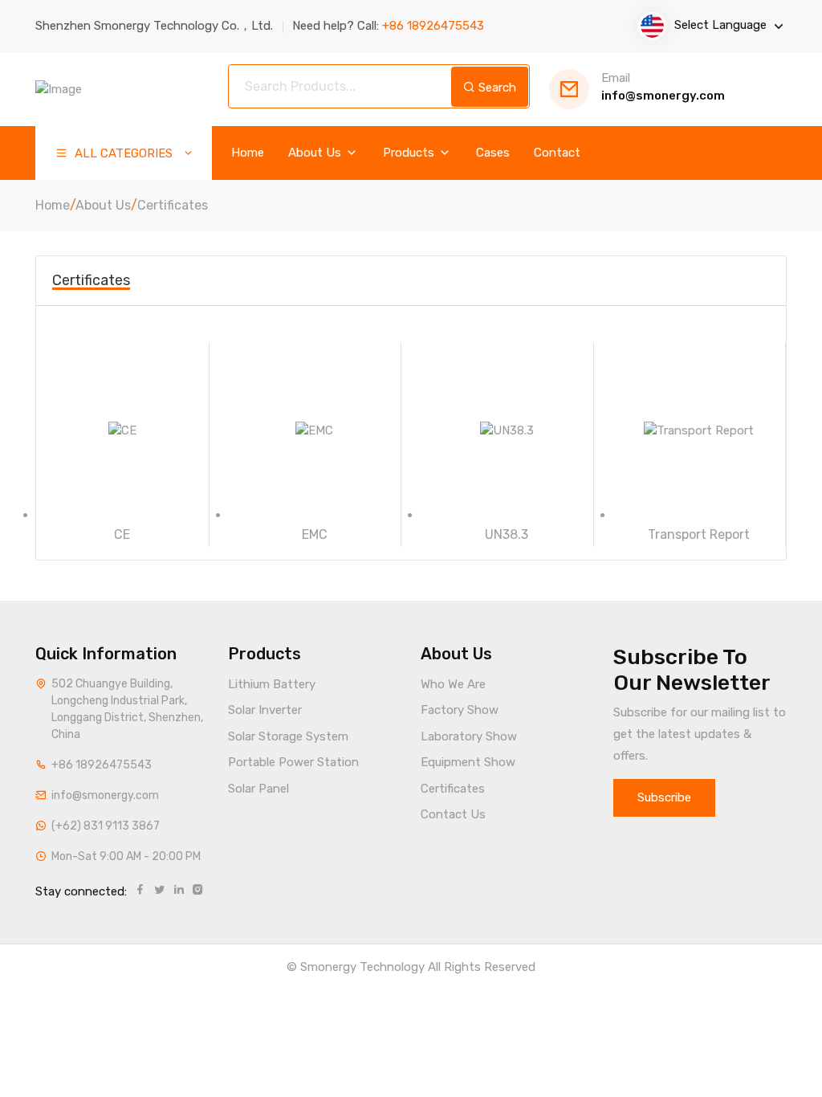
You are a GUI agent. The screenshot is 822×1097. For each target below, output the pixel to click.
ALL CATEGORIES (122, 153)
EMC (315, 534)
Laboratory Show (469, 736)
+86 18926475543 (101, 765)
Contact (557, 153)
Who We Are (453, 684)
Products (410, 153)
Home (247, 153)
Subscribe (664, 797)
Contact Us (453, 814)
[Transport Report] (699, 430)
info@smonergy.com (663, 87)
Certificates (172, 205)
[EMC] (315, 430)
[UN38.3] (507, 430)
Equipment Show (468, 762)
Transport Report (699, 534)
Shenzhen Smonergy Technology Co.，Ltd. (154, 25)
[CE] (122, 430)
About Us (316, 153)
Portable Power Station (293, 762)
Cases (493, 153)
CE (122, 534)
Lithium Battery (271, 684)
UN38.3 (506, 534)
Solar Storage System (288, 736)
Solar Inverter (265, 710)
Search (495, 87)
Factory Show (459, 710)
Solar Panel (258, 788)
